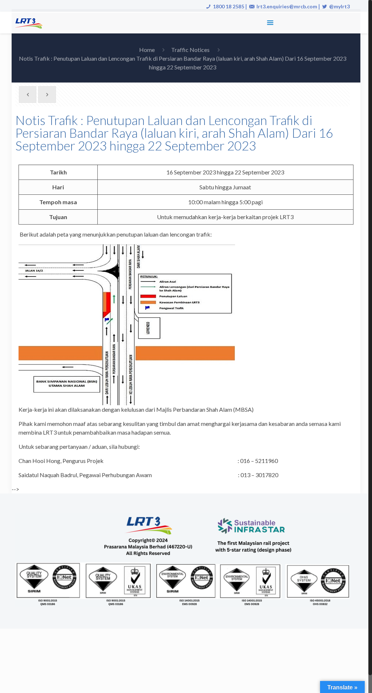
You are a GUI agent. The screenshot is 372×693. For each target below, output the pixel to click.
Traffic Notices (190, 49)
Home (147, 49)
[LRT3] (30, 22)
